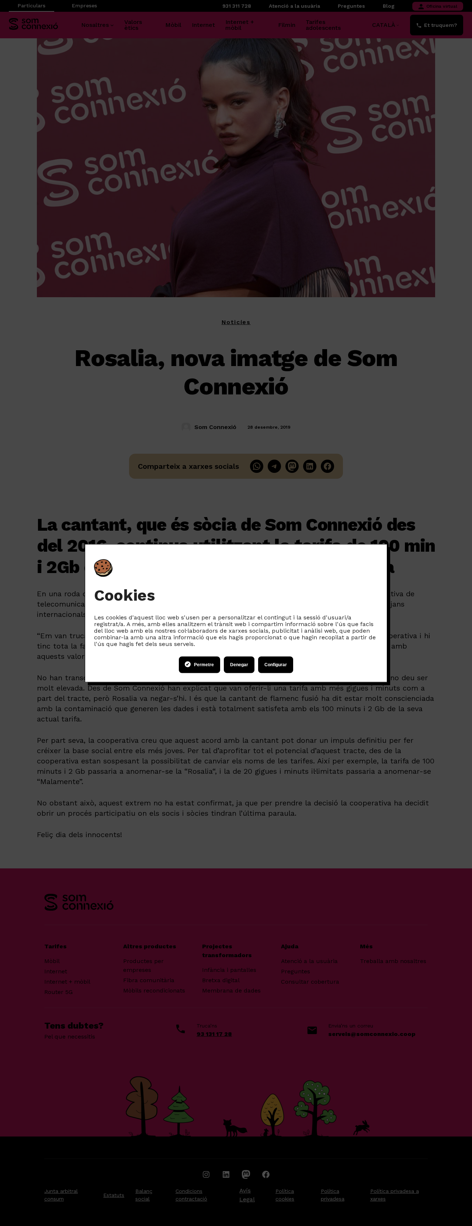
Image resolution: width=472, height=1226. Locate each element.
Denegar (239, 664)
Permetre (204, 664)
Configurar (275, 664)
